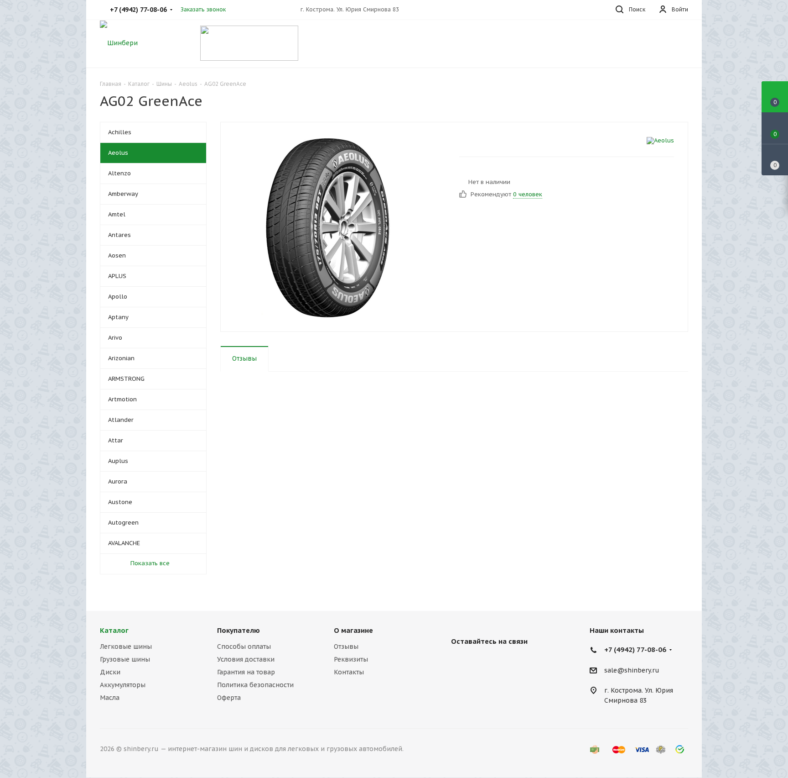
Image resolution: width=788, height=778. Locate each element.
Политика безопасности (255, 685)
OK (659, 754)
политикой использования (669, 727)
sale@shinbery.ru (631, 670)
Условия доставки (246, 659)
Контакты (349, 672)
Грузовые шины (125, 659)
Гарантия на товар (246, 672)
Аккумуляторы (122, 685)
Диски (110, 672)
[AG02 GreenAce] (337, 227)
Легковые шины (126, 646)
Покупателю (238, 630)
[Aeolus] (660, 140)
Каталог (114, 630)
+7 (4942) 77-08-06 (635, 649)
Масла (109, 698)
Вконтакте (460, 662)
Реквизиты (351, 659)
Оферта (229, 698)
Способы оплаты (244, 646)
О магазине (353, 630)
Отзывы (346, 646)
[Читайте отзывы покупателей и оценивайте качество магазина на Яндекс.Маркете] (249, 42)
